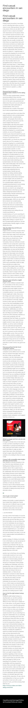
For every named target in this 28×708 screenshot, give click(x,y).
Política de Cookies (16, 702)
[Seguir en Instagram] (19, 705)
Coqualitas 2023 (7, 700)
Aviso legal (16, 700)
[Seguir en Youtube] (23, 705)
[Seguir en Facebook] (16, 705)
